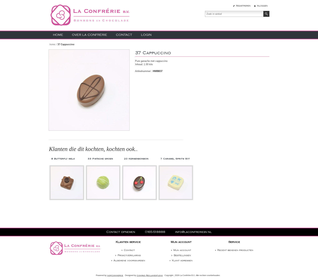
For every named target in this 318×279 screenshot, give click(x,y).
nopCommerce (115, 275)
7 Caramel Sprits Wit (175, 159)
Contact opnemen (121, 232)
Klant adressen (182, 260)
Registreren (243, 6)
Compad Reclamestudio (150, 275)
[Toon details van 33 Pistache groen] (103, 182)
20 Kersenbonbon (136, 159)
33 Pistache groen (100, 159)
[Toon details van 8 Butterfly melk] (67, 182)
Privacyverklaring (129, 255)
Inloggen (262, 6)
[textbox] (234, 14)
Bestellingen (182, 255)
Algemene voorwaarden (129, 260)
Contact (129, 250)
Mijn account (182, 250)
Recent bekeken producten (235, 250)
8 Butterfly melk (63, 159)
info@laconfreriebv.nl (193, 232)
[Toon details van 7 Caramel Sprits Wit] (176, 182)
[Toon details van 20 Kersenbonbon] (139, 182)
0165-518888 (155, 232)
